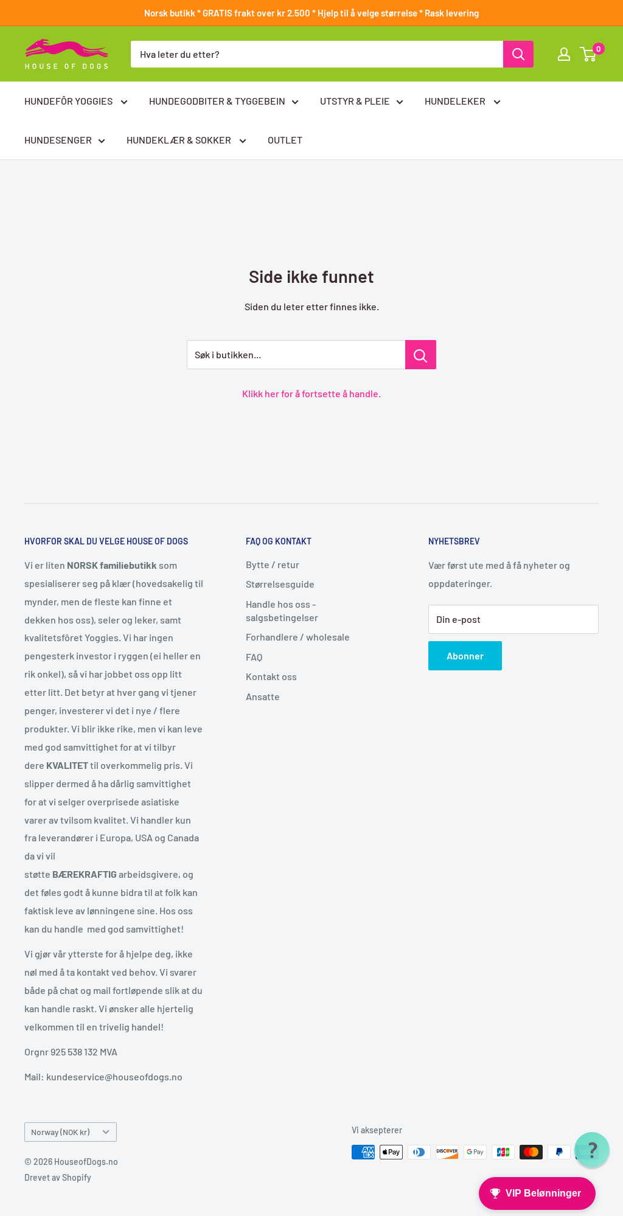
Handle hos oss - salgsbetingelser (282, 610)
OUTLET (285, 139)
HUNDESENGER (58, 139)
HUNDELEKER (456, 100)
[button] (592, 1149)
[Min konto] (564, 54)
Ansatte (263, 696)
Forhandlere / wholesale (298, 636)
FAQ (254, 656)
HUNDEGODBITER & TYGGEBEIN (217, 100)
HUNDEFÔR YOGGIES (69, 100)
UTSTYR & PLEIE (355, 100)
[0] (588, 54)
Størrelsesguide (280, 583)
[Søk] (518, 54)
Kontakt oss (271, 676)
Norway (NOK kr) (60, 1132)
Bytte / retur (272, 564)
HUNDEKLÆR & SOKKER (180, 139)
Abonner (465, 655)
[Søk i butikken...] (420, 354)
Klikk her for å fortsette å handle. (311, 393)
